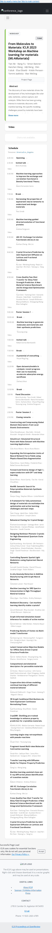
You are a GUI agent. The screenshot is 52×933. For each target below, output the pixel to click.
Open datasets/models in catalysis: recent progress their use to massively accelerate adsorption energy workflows (30, 371)
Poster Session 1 (23, 312)
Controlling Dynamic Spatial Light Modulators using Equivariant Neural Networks (26, 560)
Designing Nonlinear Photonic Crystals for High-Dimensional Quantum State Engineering (27, 536)
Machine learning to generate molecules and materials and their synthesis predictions (30, 325)
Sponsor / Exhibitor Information (28, 890)
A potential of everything (28, 356)
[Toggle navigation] (7, 17)
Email (27, 911)
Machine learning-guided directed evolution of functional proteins (30, 222)
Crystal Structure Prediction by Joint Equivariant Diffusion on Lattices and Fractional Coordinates (26, 824)
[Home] (12, 11)
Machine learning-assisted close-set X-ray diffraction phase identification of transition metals (26, 775)
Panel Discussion (23, 394)
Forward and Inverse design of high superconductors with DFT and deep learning (27, 472)
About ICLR (28, 887)
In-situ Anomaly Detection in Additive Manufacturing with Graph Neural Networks (26, 577)
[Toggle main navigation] (47, 10)
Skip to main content (30, 1)
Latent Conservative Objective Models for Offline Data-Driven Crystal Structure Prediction (27, 650)
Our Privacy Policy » (21, 854)
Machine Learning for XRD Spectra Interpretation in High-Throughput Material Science (25, 591)
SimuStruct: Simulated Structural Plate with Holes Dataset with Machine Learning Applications (27, 441)
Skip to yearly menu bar (10, 1)
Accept (41, 851)
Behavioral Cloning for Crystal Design (27, 520)
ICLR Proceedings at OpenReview (26, 926)
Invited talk (21, 163)
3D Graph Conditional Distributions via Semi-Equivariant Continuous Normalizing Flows (27, 702)
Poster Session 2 (23, 412)
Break (18, 194)
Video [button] (10, 169)
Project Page (26, 79)
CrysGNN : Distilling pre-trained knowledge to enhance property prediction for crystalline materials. (26, 718)
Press (28, 893)
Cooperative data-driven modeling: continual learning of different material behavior (25, 685)
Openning (20, 158)
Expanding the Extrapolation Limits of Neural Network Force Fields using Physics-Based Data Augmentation (27, 456)
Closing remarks (23, 417)
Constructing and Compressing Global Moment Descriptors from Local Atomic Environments (27, 425)
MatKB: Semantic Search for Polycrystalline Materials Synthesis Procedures (26, 489)
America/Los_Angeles (25, 152)
